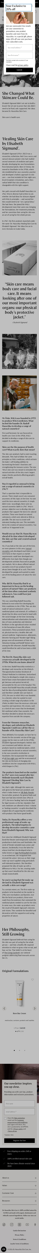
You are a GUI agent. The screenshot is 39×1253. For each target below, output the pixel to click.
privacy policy (23, 65)
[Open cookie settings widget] (3, 1249)
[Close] (32, 5)
